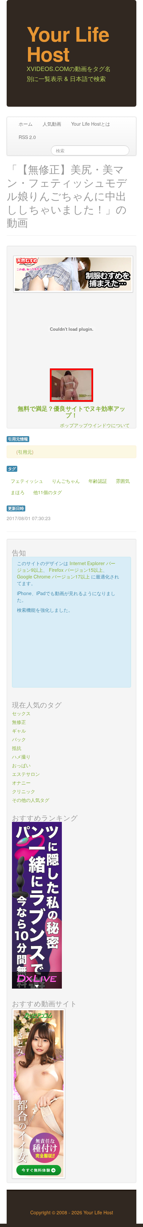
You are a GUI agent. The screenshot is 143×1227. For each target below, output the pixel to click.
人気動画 (52, 123)
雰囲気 (123, 480)
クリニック (23, 791)
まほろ (18, 492)
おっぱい (21, 765)
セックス (21, 713)
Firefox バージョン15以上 (76, 569)
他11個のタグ (47, 492)
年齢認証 (97, 480)
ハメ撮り (21, 756)
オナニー (21, 782)
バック (19, 739)
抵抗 (16, 748)
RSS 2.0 (27, 137)
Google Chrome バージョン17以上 (53, 576)
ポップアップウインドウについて (95, 425)
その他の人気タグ (30, 800)
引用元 (25, 451)
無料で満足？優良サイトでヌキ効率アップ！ (71, 411)
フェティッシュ (27, 480)
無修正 (19, 722)
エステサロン (26, 774)
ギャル (19, 730)
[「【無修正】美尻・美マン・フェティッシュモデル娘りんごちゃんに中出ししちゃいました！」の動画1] (71, 384)
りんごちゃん (66, 480)
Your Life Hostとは (90, 123)
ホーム (26, 123)
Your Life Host (68, 43)
